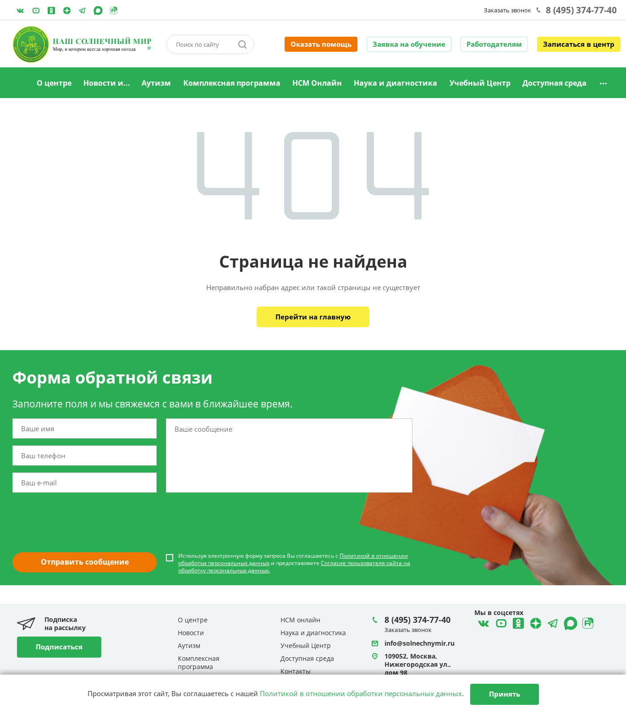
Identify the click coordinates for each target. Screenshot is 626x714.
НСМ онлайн (300, 619)
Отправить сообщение (85, 562)
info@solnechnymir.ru (419, 643)
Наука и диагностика (395, 83)
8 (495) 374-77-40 (581, 10)
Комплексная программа (231, 83)
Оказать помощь (321, 44)
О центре (54, 83)
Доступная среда (554, 83)
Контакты (295, 671)
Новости (191, 632)
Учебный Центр (480, 83)
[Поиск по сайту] (242, 44)
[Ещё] (603, 83)
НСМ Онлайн (317, 83)
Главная (19, 83)
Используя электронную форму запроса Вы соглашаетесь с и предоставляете (294, 563)
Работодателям (494, 44)
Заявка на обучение (409, 44)
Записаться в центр (579, 44)
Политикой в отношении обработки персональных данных (361, 693)
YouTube (36, 10)
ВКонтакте (20, 10)
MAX (98, 10)
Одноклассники (51, 10)
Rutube (113, 10)
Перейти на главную (313, 316)
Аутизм (156, 83)
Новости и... (106, 83)
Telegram (67, 10)
